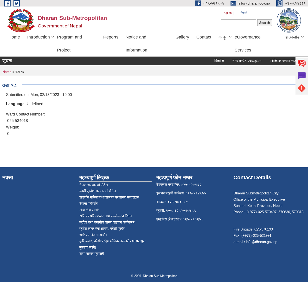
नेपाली (244, 13)
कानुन (222, 37)
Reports (110, 37)
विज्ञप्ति (217, 61)
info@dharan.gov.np (261, 242)
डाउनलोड (292, 37)
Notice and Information (136, 43)
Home (14, 37)
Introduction (38, 37)
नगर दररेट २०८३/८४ (244, 61)
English (227, 13)
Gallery (182, 37)
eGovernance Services (248, 43)
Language (15, 104)
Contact (203, 37)
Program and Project (69, 43)
